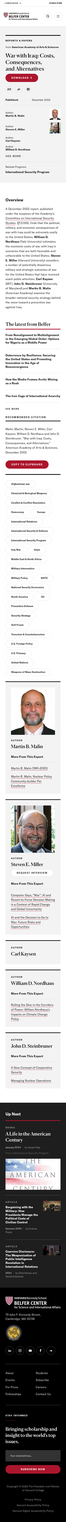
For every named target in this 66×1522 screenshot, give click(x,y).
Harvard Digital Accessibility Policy (33, 1511)
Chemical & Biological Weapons (29, 493)
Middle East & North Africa (26, 559)
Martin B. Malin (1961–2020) (29, 768)
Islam (37, 549)
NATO (44, 578)
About (10, 1373)
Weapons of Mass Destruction (28, 672)
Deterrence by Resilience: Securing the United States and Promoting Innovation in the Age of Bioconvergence (30, 360)
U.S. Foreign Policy (22, 643)
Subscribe (55, 3)
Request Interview (32, 872)
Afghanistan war (20, 484)
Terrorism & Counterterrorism (28, 634)
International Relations (24, 521)
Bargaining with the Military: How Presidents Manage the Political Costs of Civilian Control (22, 1214)
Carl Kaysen (13, 140)
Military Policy (19, 578)
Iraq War (16, 549)
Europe (41, 512)
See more (12, 408)
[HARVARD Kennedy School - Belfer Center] (21, 16)
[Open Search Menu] (48, 16)
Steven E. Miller (15, 129)
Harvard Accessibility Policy (33, 1505)
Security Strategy (20, 615)
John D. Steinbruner (31, 1046)
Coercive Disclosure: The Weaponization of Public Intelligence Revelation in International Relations (22, 1259)
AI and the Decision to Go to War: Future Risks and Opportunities (29, 922)
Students (42, 1373)
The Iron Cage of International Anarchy (33, 396)
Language (11, 3)
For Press (12, 1387)
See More (13, 156)
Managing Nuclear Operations (31, 1080)
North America (19, 596)
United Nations (19, 662)
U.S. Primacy (18, 653)
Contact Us (43, 1394)
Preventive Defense (22, 606)
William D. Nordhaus (18, 149)
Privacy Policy (33, 1499)
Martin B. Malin (15, 115)
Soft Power (17, 624)
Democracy (17, 512)
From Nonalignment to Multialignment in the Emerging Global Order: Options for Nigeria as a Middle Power (32, 338)
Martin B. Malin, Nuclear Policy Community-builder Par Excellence (31, 781)
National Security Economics (27, 587)
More (58, 16)
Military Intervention (22, 568)
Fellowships (13, 1394)
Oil (42, 596)
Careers (41, 1387)
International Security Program (27, 172)
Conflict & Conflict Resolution (28, 502)
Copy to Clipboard (27, 464)
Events (10, 1380)
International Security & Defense (29, 530)
